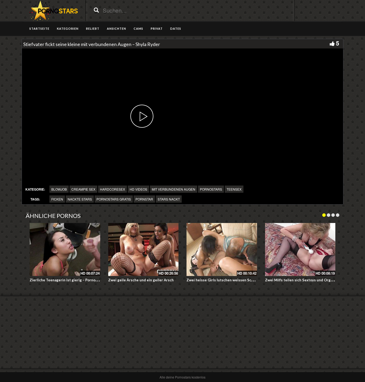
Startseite (39, 28)
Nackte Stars (80, 199)
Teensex (234, 189)
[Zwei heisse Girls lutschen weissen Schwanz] (222, 249)
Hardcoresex (112, 189)
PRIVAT (157, 28)
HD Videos (138, 189)
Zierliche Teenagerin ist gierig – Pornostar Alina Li (72, 280)
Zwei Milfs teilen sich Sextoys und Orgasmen (303, 280)
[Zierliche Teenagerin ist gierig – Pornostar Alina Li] (65, 249)
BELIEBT (92, 28)
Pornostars (211, 189)
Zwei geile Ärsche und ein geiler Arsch (141, 280)
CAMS (138, 28)
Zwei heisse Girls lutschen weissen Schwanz (224, 280)
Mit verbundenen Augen (173, 189)
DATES (175, 28)
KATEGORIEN (68, 28)
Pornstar (144, 199)
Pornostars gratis (113, 199)
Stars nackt (169, 199)
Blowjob (59, 189)
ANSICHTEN (116, 28)
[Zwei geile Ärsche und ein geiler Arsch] (143, 249)
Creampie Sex (83, 189)
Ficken (57, 199)
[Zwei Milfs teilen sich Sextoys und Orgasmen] (300, 249)
